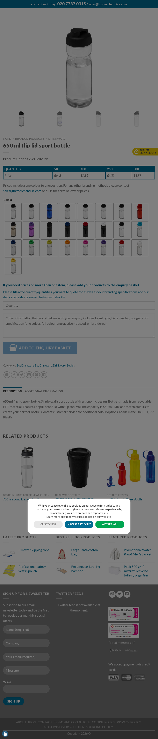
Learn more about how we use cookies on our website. (79, 516)
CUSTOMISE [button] (48, 524)
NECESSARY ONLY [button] (79, 524)
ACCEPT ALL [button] (110, 524)
